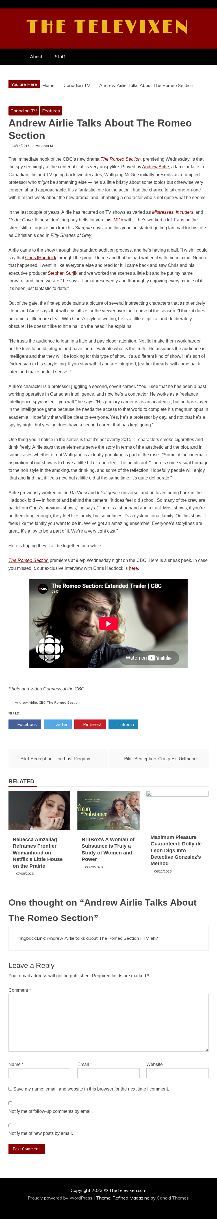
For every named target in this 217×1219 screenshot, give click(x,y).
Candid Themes (173, 1198)
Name (15, 1064)
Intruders (184, 212)
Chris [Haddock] (41, 257)
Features (51, 111)
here (133, 568)
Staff (60, 56)
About (36, 56)
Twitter (59, 724)
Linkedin (125, 724)
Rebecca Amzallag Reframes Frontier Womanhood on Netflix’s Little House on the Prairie (38, 853)
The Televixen (109, 28)
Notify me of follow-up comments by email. (50, 1111)
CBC (42, 702)
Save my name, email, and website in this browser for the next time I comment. (91, 1089)
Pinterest (92, 724)
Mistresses (162, 212)
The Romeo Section (63, 702)
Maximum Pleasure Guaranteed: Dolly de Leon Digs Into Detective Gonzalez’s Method (176, 850)
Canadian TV (23, 111)
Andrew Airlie (155, 166)
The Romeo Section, (121, 159)
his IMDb (114, 219)
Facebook (26, 724)
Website (154, 1064)
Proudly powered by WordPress (61, 1198)
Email (84, 1064)
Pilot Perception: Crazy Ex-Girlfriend (160, 758)
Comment (19, 990)
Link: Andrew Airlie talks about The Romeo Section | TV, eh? (97, 938)
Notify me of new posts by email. (40, 1133)
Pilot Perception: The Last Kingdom (56, 758)
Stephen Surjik (62, 273)
